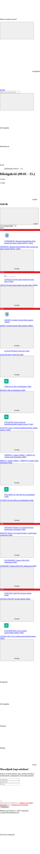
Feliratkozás (4, 807)
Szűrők (35, 224)
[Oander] (16, 851)
